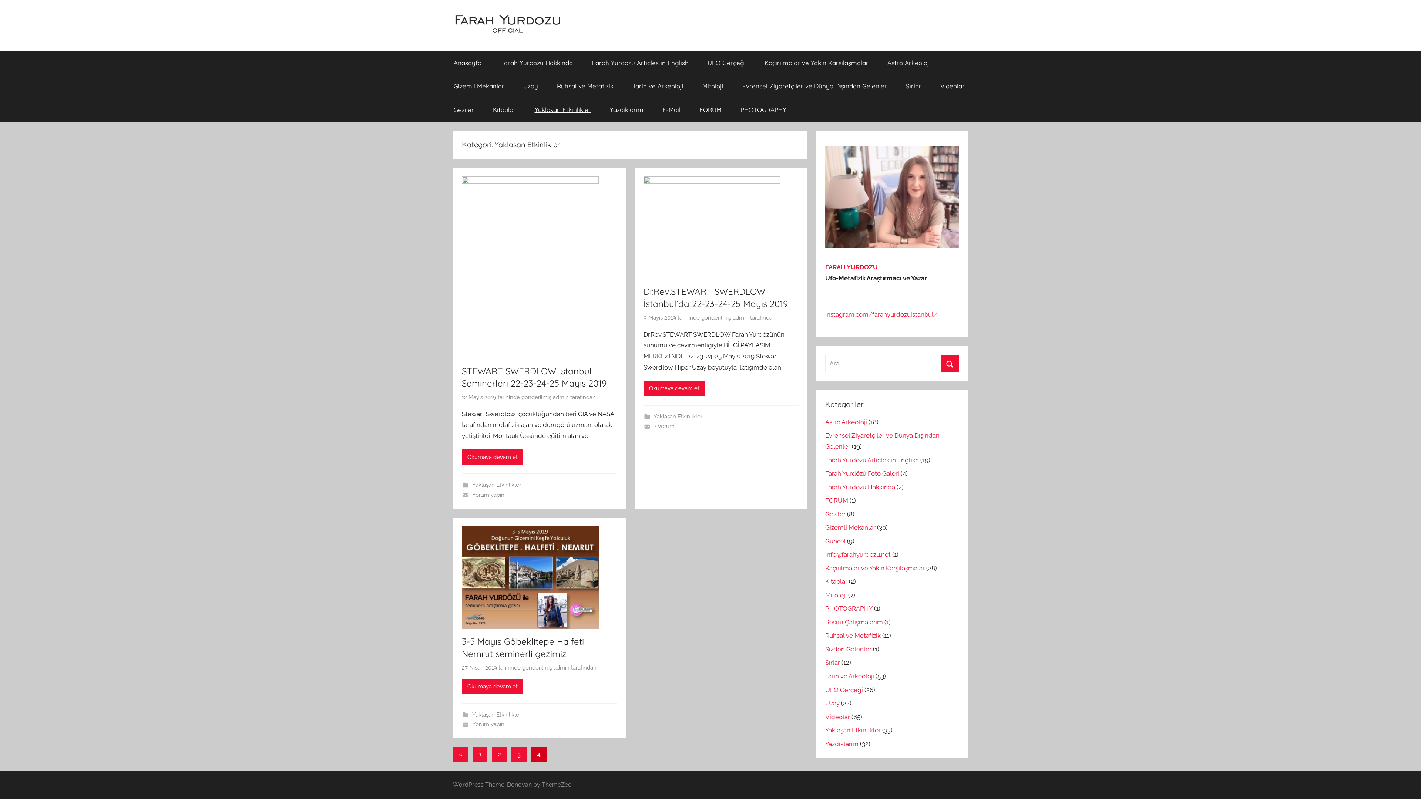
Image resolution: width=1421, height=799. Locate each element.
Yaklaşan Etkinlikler (563, 110)
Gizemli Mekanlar (479, 86)
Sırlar (913, 86)
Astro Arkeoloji (909, 63)
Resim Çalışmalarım (854, 622)
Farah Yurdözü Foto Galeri (862, 473)
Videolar (952, 86)
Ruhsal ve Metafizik (585, 86)
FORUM (710, 110)
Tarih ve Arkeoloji (657, 86)
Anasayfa (467, 63)
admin (561, 397)
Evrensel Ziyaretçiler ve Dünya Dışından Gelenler (814, 86)
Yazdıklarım (627, 110)
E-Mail (671, 110)
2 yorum (664, 426)
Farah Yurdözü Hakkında (536, 63)
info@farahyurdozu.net (858, 554)
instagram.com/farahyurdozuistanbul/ (881, 314)
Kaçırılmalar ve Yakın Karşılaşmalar (817, 63)
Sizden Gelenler (848, 649)
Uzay (530, 86)
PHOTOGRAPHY (763, 110)
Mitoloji (712, 86)
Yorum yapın (488, 495)
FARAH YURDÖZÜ (851, 267)
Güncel (835, 541)
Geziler (464, 110)
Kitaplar (504, 110)
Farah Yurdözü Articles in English (640, 63)
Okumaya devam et (492, 457)
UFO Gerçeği (727, 63)
